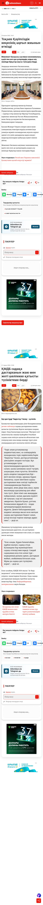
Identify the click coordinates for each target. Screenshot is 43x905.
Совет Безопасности (13, 213)
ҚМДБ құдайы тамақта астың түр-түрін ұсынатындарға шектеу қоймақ (31, 610)
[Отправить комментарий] (37, 252)
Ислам (8, 658)
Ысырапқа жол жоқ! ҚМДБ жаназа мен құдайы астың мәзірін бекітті (10, 610)
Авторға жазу (36, 52)
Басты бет (5, 14)
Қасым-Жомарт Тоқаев (14, 209)
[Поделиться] (38, 900)
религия (17, 658)
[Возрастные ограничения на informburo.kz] (32, 3)
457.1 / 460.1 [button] (10, 8)
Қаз (14, 52)
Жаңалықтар (15, 14)
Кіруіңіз (8, 248)
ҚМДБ (27, 658)
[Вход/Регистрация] (36, 3)
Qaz (18, 52)
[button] (36, 8)
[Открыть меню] (4, 3)
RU (40, 3)
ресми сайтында (8, 426)
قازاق (23, 52)
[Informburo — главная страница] (14, 3)
